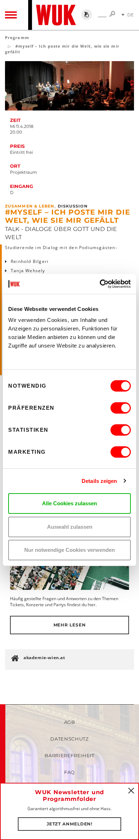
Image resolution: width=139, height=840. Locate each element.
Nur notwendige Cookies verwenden (69, 550)
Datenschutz (69, 739)
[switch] (120, 408)
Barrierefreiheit (69, 755)
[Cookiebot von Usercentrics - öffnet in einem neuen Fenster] (100, 284)
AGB (69, 722)
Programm (17, 37)
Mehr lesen (69, 625)
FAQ (69, 772)
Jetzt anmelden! (70, 823)
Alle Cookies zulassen (69, 503)
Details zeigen (99, 481)
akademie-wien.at (44, 658)
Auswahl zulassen (69, 527)
